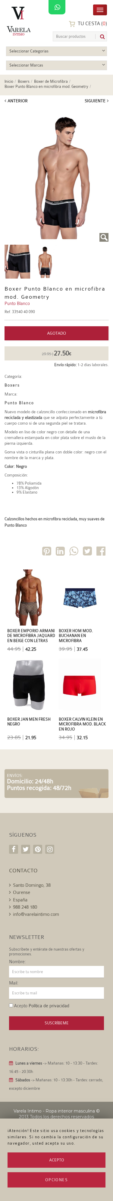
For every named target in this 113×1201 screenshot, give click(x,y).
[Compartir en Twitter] (88, 552)
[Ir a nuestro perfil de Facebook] (13, 849)
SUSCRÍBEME (57, 1023)
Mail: (13, 983)
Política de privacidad (49, 1005)
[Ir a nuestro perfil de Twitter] (25, 849)
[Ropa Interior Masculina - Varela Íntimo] (20, 21)
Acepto (56, 1160)
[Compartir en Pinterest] (47, 552)
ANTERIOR (18, 100)
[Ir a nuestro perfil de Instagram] (49, 849)
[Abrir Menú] (100, 9)
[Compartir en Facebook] (101, 552)
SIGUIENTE (95, 100)
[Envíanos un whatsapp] (57, 7)
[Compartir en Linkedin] (60, 552)
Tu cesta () (92, 23)
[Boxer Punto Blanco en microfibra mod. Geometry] (56, 175)
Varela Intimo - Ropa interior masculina (54, 1111)
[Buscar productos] (100, 36)
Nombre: (17, 962)
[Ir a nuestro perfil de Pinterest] (37, 849)
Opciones (56, 1180)
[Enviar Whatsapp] (74, 552)
